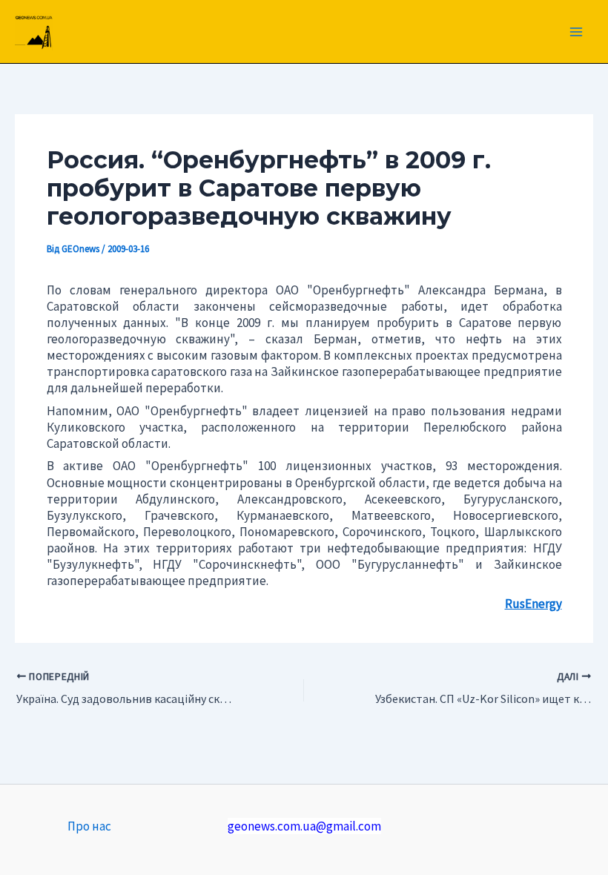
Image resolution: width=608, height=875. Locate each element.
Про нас (89, 826)
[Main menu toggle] (577, 32)
